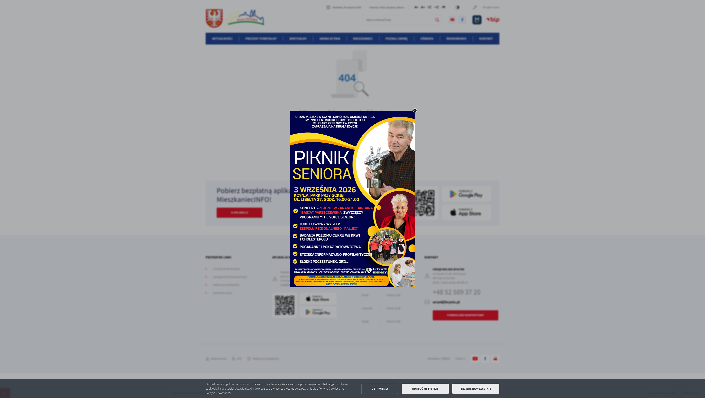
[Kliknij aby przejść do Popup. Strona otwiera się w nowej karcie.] (352, 199)
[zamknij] (415, 110)
